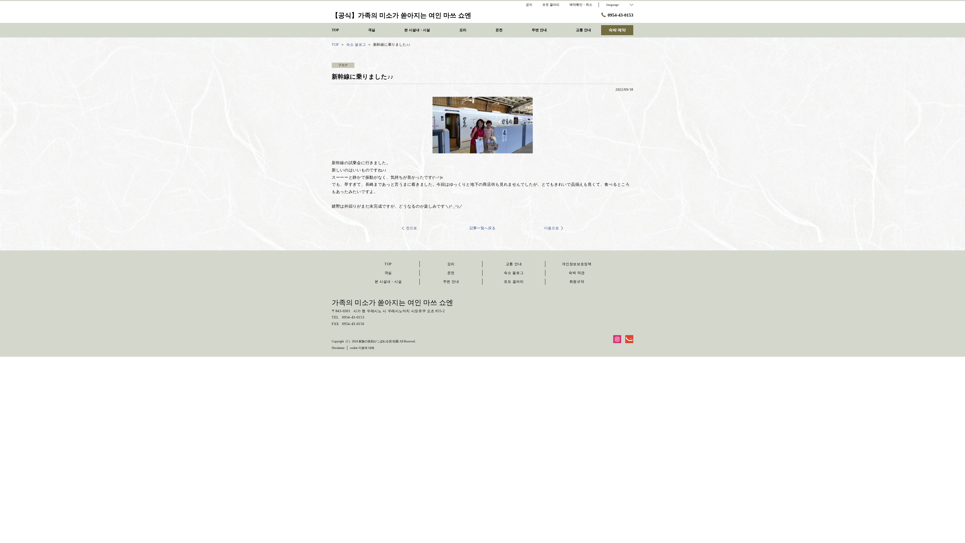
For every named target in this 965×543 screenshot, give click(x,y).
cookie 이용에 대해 (362, 348)
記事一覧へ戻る (483, 228)
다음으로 (551, 228)
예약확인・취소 (580, 5)
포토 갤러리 (513, 282)
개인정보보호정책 (577, 264)
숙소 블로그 (513, 273)
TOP (388, 264)
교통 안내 (514, 264)
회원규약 (576, 282)
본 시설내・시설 (388, 282)
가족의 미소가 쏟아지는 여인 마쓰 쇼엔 (392, 302)
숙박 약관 (577, 273)
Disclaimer (338, 348)
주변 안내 (451, 282)
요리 (451, 264)
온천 (451, 273)
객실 (388, 273)
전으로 (411, 228)
